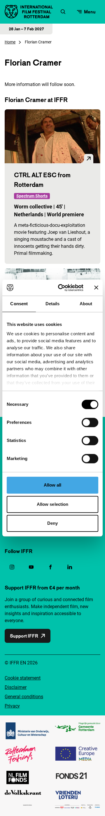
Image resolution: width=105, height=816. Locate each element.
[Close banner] (96, 288)
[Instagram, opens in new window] (12, 567)
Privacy (12, 706)
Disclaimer (16, 687)
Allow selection (53, 504)
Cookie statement (23, 678)
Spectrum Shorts (32, 196)
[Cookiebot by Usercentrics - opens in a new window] (61, 288)
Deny (52, 523)
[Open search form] (63, 12)
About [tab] (86, 303)
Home (10, 42)
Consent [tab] (19, 303)
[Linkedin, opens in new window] (69, 567)
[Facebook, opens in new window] (50, 567)
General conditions (24, 696)
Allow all (53, 484)
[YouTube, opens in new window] (31, 567)
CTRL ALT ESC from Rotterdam (42, 179)
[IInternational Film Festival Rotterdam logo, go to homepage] (29, 11)
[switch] (90, 422)
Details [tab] (53, 303)
